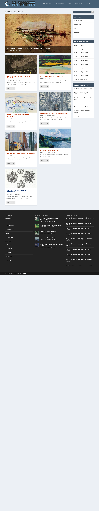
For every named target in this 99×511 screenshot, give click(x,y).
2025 (75, 49)
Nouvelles (9, 256)
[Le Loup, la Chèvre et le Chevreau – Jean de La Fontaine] (37, 245)
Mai (79, 218)
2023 (75, 56)
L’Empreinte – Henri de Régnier (48, 231)
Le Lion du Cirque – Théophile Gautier (82, 111)
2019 (75, 72)
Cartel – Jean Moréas (79, 116)
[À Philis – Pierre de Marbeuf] (55, 138)
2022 (75, 60)
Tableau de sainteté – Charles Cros (83, 103)
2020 (75, 68)
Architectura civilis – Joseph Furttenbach (16, 191)
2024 (75, 52)
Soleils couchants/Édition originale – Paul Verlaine (81, 93)
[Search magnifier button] (92, 12)
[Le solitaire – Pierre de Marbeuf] (55, 64)
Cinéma (88, 4)
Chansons (9, 248)
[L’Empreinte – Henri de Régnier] (37, 233)
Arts (69, 4)
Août (86, 218)
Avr (76, 218)
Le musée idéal (47, 4)
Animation (10, 237)
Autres (9, 245)
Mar (74, 218)
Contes (9, 252)
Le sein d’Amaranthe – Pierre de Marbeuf (17, 115)
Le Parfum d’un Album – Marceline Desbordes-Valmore (49, 219)
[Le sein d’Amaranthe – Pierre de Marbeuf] (21, 103)
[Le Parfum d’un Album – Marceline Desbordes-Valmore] (37, 219)
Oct (91, 223)
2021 (75, 64)
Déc (69, 224)
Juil (83, 218)
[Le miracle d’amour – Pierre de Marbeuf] (21, 141)
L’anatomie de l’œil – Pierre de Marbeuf (54, 113)
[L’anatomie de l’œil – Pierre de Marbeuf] (55, 101)
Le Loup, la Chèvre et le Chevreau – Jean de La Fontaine (51, 244)
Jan (69, 218)
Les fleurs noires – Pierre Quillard (83, 88)
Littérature (78, 4)
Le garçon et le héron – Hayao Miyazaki (50, 225)
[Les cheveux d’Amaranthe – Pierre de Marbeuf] (21, 64)
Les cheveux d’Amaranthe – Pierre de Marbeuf (19, 77)
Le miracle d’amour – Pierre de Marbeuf (20, 153)
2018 (75, 75)
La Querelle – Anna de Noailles (48, 238)
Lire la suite (11, 88)
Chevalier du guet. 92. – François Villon (82, 98)
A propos (24, 273)
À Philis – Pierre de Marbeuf (50, 150)
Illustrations (17, 194)
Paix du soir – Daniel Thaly (81, 107)
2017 (75, 79)
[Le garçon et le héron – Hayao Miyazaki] (37, 226)
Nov (67, 224)
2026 (75, 45)
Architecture (59, 4)
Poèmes (19, 50)
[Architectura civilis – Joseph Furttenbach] (21, 178)
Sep (89, 223)
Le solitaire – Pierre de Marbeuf (51, 76)
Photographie (10, 229)
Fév (71, 218)
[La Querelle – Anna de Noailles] (37, 239)
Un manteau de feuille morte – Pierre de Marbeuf (28, 48)
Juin (81, 218)
